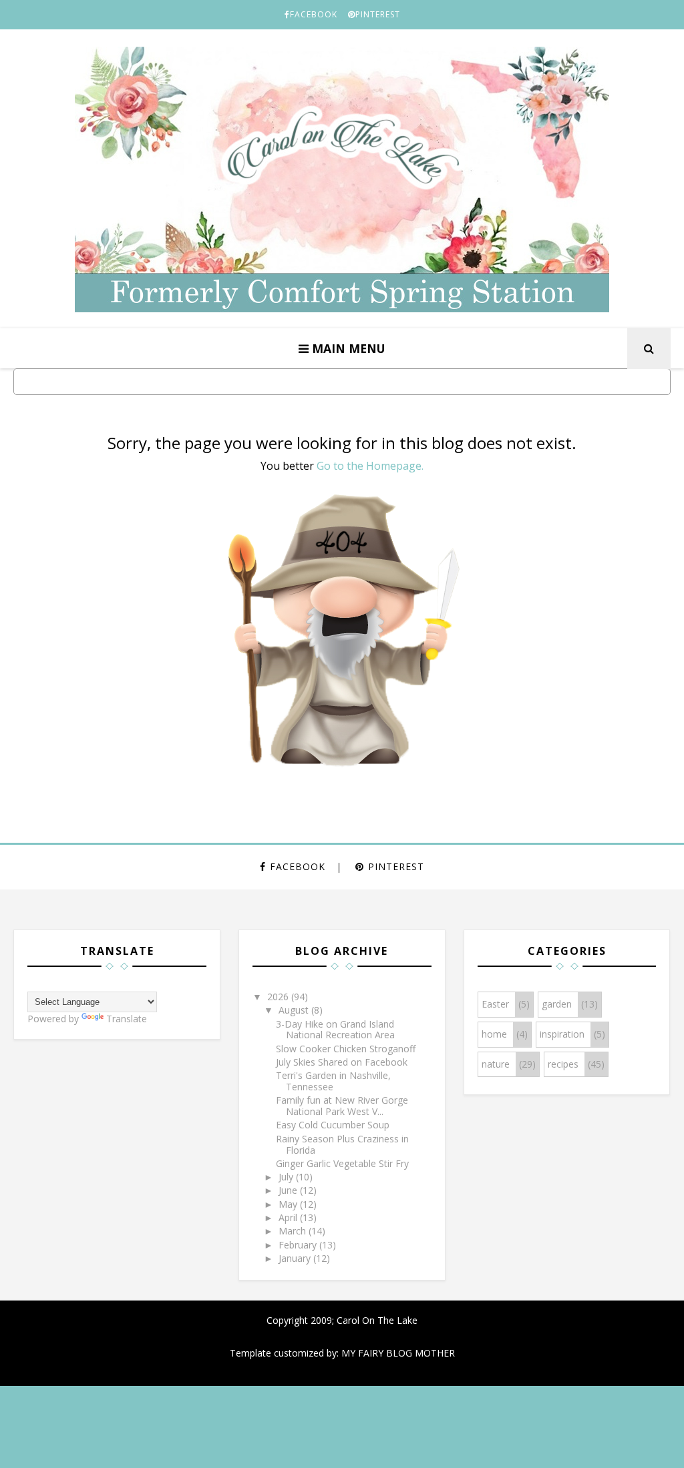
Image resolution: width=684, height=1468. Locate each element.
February (299, 1244)
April (289, 1217)
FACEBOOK (313, 14)
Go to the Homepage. (370, 465)
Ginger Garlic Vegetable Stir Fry (342, 1163)
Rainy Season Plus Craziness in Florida (342, 1144)
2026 (279, 996)
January (296, 1258)
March (294, 1230)
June (289, 1190)
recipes (563, 1064)
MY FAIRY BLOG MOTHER (398, 1353)
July (287, 1176)
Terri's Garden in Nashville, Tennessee (333, 1081)
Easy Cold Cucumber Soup (332, 1124)
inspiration (562, 1034)
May (289, 1204)
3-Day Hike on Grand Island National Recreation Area (335, 1030)
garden (557, 1004)
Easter (495, 1004)
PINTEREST (377, 14)
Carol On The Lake (375, 1320)
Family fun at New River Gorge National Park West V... (342, 1106)
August (295, 1010)
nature (496, 1064)
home (494, 1034)
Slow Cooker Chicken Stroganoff (345, 1048)
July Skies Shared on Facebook (341, 1062)
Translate (126, 1018)
